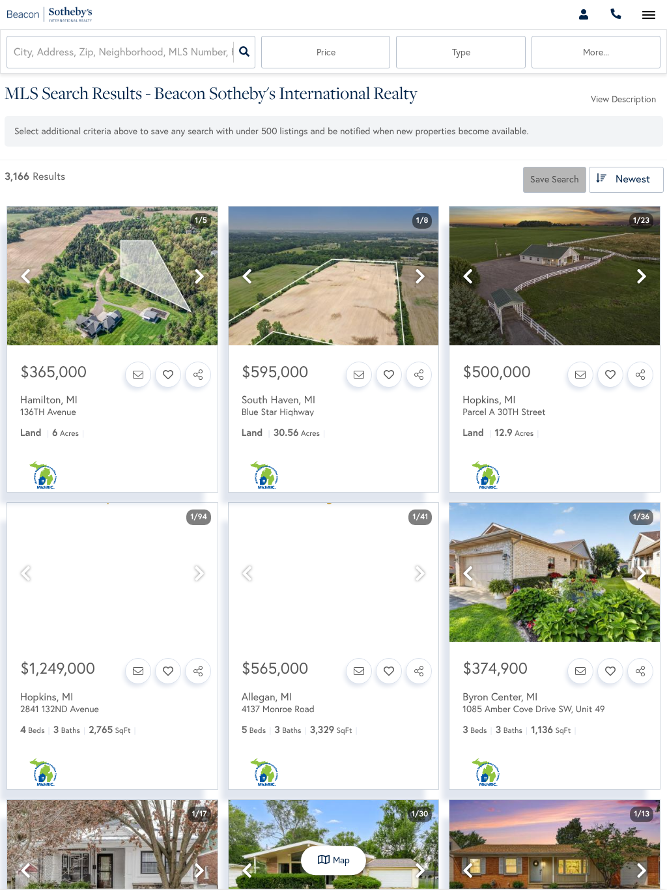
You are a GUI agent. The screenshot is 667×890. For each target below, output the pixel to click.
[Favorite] (168, 375)
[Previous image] (25, 277)
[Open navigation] (648, 15)
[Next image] (199, 277)
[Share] (198, 375)
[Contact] (138, 375)
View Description (623, 99)
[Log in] (583, 14)
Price (326, 52)
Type (461, 52)
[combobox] (15, 52)
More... (596, 52)
